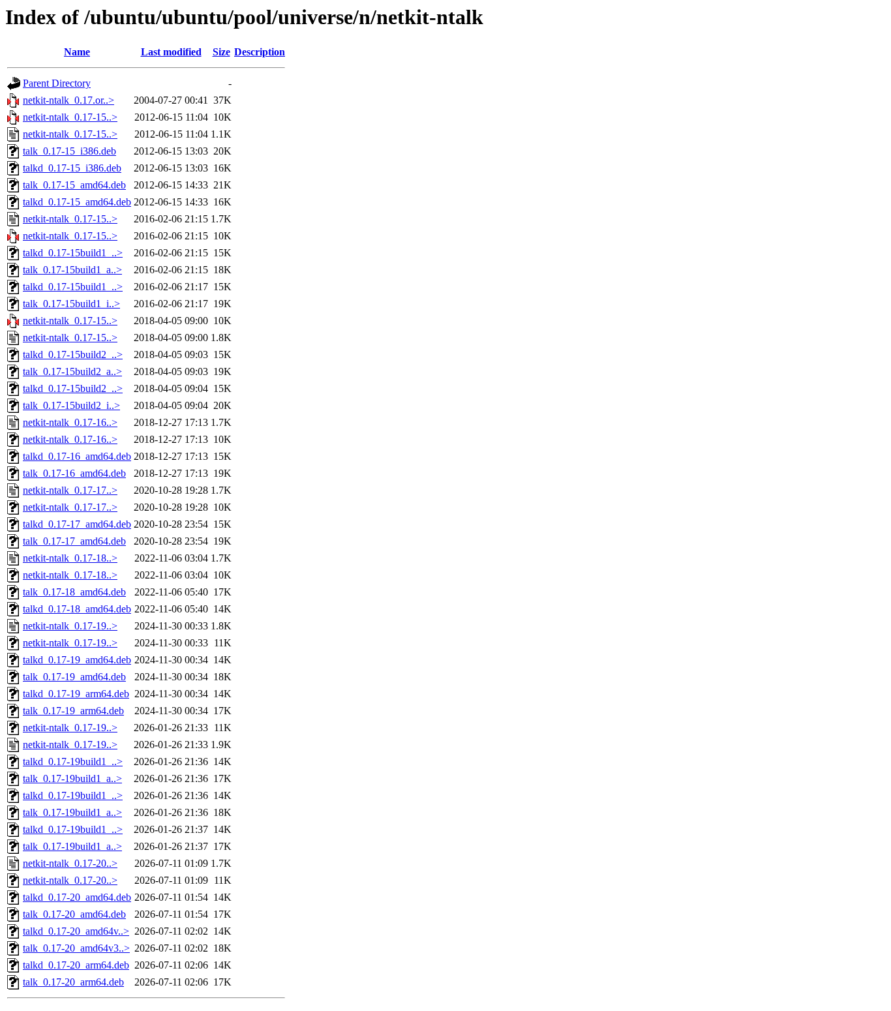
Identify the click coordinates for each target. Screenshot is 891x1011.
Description (259, 51)
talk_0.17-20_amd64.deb (74, 914)
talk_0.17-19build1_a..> (72, 778)
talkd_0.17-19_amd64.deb (77, 659)
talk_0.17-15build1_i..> (71, 303)
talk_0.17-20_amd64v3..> (76, 948)
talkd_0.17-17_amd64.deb (77, 524)
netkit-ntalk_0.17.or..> (68, 100)
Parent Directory (57, 83)
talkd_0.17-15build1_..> (73, 252)
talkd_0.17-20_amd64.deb (77, 897)
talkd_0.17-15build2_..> (73, 354)
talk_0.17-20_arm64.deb (73, 982)
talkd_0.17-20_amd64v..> (76, 931)
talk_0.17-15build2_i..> (71, 405)
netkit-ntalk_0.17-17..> (70, 490)
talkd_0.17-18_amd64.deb (77, 608)
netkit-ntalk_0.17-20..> (70, 863)
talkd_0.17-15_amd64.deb (77, 201)
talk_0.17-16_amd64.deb (74, 473)
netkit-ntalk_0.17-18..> (70, 558)
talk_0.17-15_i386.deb (69, 151)
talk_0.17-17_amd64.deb (74, 541)
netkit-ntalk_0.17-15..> (70, 117)
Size (221, 51)
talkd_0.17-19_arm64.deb (76, 693)
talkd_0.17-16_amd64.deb (77, 456)
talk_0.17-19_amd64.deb (74, 676)
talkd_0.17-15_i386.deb (72, 168)
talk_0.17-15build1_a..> (72, 269)
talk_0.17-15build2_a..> (72, 371)
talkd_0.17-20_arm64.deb (76, 965)
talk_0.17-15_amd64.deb (74, 184)
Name (77, 51)
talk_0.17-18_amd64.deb (74, 591)
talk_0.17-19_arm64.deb (73, 710)
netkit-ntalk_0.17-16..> (70, 422)
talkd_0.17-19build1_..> (73, 761)
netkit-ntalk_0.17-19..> (70, 625)
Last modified (171, 51)
